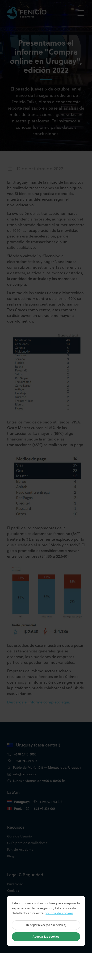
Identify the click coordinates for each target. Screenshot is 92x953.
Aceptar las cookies (46, 936)
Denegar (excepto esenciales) (46, 925)
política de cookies (59, 913)
